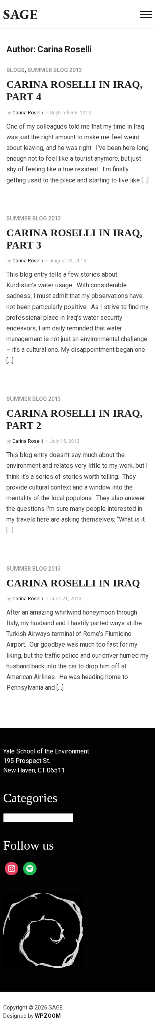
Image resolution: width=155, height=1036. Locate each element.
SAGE (20, 14)
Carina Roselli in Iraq (73, 583)
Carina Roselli (27, 113)
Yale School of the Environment (46, 751)
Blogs (15, 70)
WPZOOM (48, 1016)
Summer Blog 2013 (54, 70)
